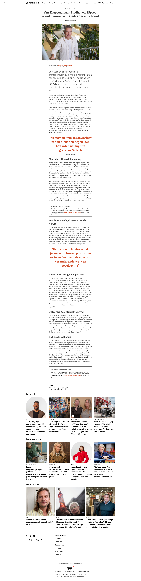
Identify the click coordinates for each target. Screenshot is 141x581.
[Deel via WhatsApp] (54, 388)
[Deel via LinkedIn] (66, 388)
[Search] (136, 3)
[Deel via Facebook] (58, 388)
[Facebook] (34, 540)
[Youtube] (41, 540)
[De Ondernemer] (32, 3)
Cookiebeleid (55, 571)
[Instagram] (37, 540)
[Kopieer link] (50, 388)
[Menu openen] (5, 3)
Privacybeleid (62, 571)
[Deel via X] (62, 388)
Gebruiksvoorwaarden (83, 571)
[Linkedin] (30, 540)
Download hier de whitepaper (72, 212)
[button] (72, 571)
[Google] (27, 540)
